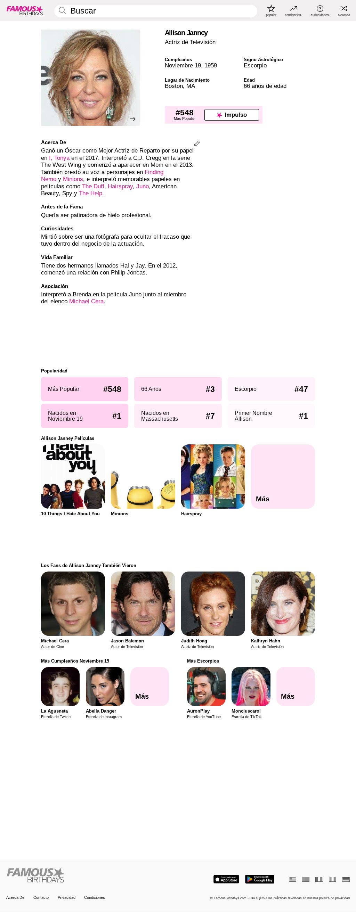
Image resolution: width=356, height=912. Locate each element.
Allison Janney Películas (67, 438)
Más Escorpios (203, 661)
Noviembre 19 (183, 65)
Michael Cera (86, 301)
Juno (142, 186)
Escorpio (255, 65)
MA (190, 86)
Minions (73, 179)
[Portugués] (305, 879)
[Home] (90, 875)
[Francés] (319, 879)
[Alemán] (345, 879)
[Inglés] (292, 879)
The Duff (93, 186)
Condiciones (94, 897)
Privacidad (66, 897)
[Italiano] (332, 879)
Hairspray (120, 186)
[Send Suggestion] (197, 144)
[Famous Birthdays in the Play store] (260, 879)
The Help (90, 193)
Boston (174, 86)
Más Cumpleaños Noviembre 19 (75, 661)
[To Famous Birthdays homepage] (25, 10)
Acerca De (15, 897)
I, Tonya (59, 158)
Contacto (41, 897)
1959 (210, 65)
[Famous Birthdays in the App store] (226, 879)
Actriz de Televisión (190, 42)
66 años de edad (265, 86)
